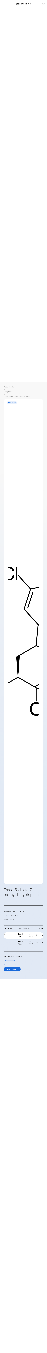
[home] (23, 4)
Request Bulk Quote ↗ (13, 956)
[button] (5, 4)
